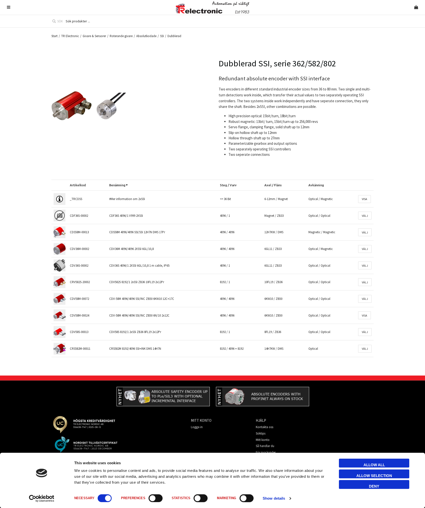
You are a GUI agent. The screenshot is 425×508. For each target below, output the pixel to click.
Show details (274, 498)
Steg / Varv (228, 185)
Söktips (260, 433)
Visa (364, 199)
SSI (162, 36)
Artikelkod (78, 185)
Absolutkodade (146, 36)
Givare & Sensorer (94, 36)
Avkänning (316, 185)
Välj (365, 216)
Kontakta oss (264, 427)
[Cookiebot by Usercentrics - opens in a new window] (41, 498)
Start (54, 36)
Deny (374, 486)
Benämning (117, 185)
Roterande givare (121, 36)
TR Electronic (70, 36)
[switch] (156, 498)
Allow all (374, 465)
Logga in (197, 427)
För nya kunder (266, 452)
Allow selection (374, 476)
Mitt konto (263, 440)
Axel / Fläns (273, 185)
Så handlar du (265, 446)
